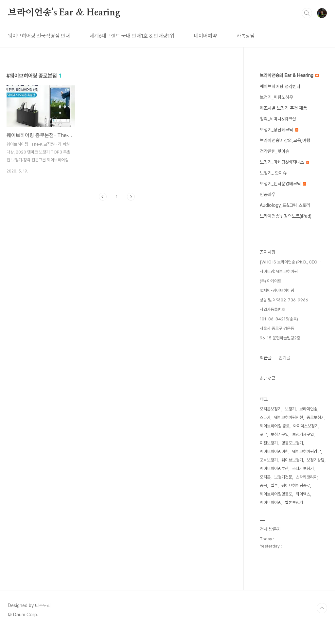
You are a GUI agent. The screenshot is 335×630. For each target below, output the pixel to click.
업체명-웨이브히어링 (277, 290)
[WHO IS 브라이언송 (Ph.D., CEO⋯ (290, 262)
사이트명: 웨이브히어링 (279, 271)
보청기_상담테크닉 (277, 129)
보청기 (290, 408)
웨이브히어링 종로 (275, 425)
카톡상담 (246, 36)
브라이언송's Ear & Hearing (64, 12)
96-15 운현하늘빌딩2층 (280, 337)
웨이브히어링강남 (306, 451)
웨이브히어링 (270, 502)
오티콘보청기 (270, 408)
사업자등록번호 (272, 309)
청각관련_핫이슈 (274, 151)
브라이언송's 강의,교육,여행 (285, 140)
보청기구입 (280, 434)
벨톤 (274, 485)
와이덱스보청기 (305, 425)
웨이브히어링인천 (288, 417)
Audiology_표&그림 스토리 (285, 205)
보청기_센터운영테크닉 (281, 183)
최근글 (266, 357)
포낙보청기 (269, 460)
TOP (322, 608)
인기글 (284, 357)
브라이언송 (308, 408)
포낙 (263, 434)
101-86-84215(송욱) (279, 318)
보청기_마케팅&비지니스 (282, 162)
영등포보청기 (292, 443)
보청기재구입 (303, 434)
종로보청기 (316, 417)
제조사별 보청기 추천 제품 (283, 108)
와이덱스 (303, 494)
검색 (307, 13)
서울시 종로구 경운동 (277, 328)
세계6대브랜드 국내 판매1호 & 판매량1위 (132, 36)
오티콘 (265, 477)
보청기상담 (316, 460)
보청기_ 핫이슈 (273, 172)
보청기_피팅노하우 (276, 97)
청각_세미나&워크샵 (278, 118)
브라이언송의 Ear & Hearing (287, 75)
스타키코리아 (306, 477)
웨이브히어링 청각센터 (280, 86)
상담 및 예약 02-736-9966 (284, 299)
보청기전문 (283, 477)
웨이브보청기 (292, 460)
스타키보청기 (303, 468)
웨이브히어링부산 (274, 468)
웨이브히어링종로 (295, 485)
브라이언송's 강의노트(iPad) (285, 216)
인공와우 (267, 194)
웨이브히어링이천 (274, 451)
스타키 (265, 417)
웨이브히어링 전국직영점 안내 (39, 36)
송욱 (263, 485)
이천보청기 (269, 443)
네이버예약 (205, 36)
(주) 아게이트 (270, 281)
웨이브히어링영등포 (276, 494)
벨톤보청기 (294, 502)
